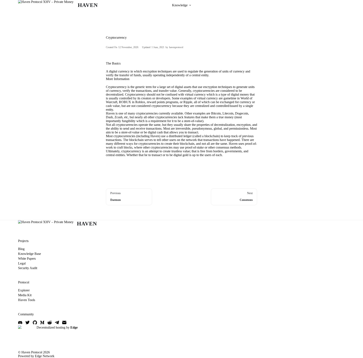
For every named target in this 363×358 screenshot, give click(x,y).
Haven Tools (26, 300)
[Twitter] (27, 322)
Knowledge (180, 5)
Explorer (24, 290)
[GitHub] (35, 322)
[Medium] (42, 322)
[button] (190, 5)
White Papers (27, 258)
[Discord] (20, 322)
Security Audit (27, 268)
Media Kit (25, 295)
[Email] (64, 322)
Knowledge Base (29, 253)
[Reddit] (49, 322)
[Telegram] (57, 322)
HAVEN (88, 5)
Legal (22, 263)
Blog (21, 249)
